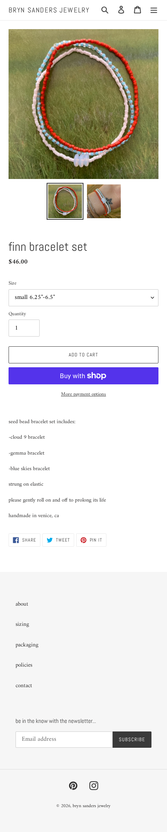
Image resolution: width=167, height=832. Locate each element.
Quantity (17, 314)
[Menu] (154, 10)
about (22, 604)
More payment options (83, 394)
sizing (22, 624)
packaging (27, 645)
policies (24, 665)
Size (12, 283)
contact (24, 686)
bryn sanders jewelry (49, 10)
